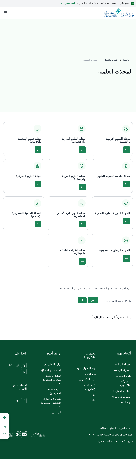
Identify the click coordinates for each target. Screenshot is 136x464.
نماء (94, 400)
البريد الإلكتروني (87, 379)
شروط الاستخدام (124, 441)
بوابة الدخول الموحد (85, 368)
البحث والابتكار (110, 59)
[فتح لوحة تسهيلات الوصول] (4, 418)
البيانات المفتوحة (122, 391)
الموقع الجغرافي (108, 428)
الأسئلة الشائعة (123, 364)
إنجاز (93, 394)
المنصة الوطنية (53, 370)
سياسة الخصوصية (104, 441)
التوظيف (56, 412)
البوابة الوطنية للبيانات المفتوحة (52, 377)
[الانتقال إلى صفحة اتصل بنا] (4, 434)
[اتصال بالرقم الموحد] (4, 426)
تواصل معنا (125, 402)
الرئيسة (126, 59)
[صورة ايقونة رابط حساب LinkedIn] (24, 371)
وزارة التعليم (54, 364)
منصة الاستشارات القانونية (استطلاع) (51, 401)
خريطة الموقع (126, 428)
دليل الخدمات (123, 375)
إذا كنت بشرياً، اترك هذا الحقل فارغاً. (111, 317)
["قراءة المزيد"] (126, 149)
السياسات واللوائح (121, 396)
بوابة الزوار (90, 373)
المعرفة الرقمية (122, 370)
